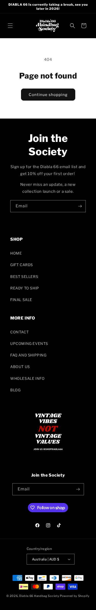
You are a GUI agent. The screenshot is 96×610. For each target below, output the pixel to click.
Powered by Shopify (75, 596)
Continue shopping (48, 94)
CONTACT (19, 332)
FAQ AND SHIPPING (28, 355)
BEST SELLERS (24, 276)
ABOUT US (20, 366)
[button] (10, 25)
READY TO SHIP (24, 288)
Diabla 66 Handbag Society (39, 596)
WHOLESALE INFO (27, 378)
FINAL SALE (21, 299)
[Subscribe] (80, 206)
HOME (16, 253)
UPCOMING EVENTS (29, 343)
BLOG (15, 390)
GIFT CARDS (21, 265)
